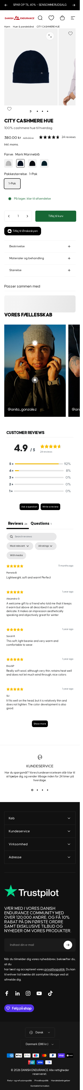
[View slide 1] (32, 789)
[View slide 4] (47, 789)
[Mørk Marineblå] (20, 163)
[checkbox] (16, 555)
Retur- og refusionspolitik (19, 1081)
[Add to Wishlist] (9, 109)
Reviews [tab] (17, 524)
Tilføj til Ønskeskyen (25, 231)
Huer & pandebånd (23, 27)
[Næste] (74, 5)
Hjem (7, 27)
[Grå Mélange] (8, 163)
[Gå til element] (32, 111)
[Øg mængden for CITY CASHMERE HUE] (27, 216)
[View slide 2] (37, 789)
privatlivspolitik (54, 969)
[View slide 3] (42, 789)
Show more (40, 724)
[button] (40, 464)
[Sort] (32, 163)
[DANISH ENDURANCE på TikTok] (50, 993)
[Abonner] (68, 945)
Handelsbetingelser (60, 1081)
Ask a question (29, 507)
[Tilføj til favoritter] (70, 33)
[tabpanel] (39, 632)
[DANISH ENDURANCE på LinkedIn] (17, 993)
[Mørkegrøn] (44, 163)
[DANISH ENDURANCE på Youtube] (39, 993)
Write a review (50, 507)
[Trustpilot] (31, 891)
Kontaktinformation (40, 1086)
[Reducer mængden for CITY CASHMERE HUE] (8, 216)
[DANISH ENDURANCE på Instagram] (28, 993)
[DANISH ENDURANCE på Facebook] (6, 993)
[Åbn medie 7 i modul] (50, 36)
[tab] (41, 524)
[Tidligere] (6, 5)
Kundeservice (39, 766)
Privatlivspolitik (41, 1081)
